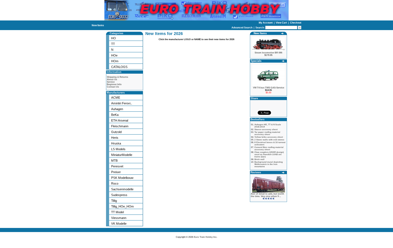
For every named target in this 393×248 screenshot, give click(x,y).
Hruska (116, 143)
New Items (98, 25)
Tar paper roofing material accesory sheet (267, 133)
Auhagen (117, 109)
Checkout (295, 22)
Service (111, 82)
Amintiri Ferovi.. (121, 103)
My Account (266, 22)
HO (113, 38)
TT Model (117, 212)
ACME (115, 97)
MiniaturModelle (121, 155)
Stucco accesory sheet (266, 129)
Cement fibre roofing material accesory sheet (268, 148)
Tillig (114, 200)
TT (113, 44)
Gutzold (116, 132)
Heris (114, 137)
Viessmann (118, 218)
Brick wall (259, 159)
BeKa (115, 114)
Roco (114, 183)
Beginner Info (114, 84)
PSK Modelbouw (122, 177)
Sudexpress (119, 195)
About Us (112, 79)
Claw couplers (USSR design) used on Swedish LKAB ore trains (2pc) (269, 154)
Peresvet (117, 166)
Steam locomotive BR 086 (268, 52)
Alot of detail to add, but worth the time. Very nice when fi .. (267, 195)
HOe (114, 55)
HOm (115, 61)
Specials (256, 60)
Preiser (116, 172)
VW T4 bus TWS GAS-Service (268, 87)
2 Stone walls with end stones (269, 140)
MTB (114, 160)
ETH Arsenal (119, 120)
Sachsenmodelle (122, 189)
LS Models (118, 149)
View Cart (282, 22)
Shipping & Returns (117, 77)
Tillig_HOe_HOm (122, 206)
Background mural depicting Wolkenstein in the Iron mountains (268, 164)
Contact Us (113, 87)
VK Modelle (118, 223)
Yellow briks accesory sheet (268, 137)
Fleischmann (119, 126)
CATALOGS (119, 67)
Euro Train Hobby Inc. (205, 237)
